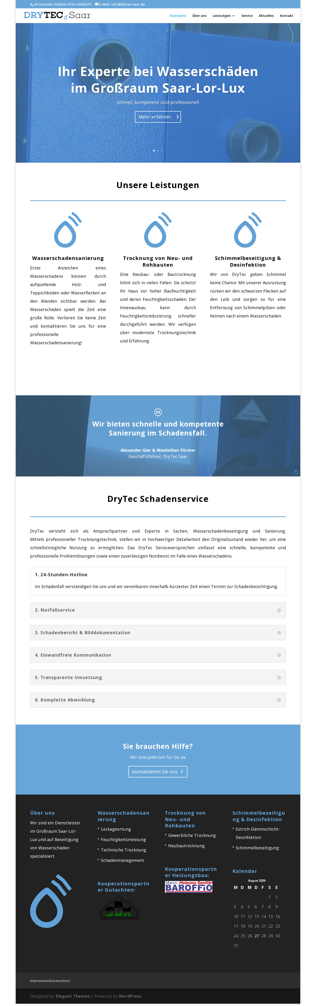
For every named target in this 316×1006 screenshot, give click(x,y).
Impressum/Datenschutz (50, 981)
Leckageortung (116, 829)
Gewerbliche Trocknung (192, 835)
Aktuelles (266, 16)
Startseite (178, 16)
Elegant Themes (73, 996)
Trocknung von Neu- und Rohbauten (158, 261)
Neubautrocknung (186, 845)
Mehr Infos (65, 372)
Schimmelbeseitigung (257, 848)
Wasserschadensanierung (68, 257)
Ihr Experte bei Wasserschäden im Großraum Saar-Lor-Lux (158, 79)
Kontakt (286, 16)
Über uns (199, 16)
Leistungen (222, 16)
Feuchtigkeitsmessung (123, 839)
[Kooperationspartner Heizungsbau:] (188, 891)
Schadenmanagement (122, 860)
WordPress (130, 996)
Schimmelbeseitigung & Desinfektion (248, 261)
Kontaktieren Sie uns (155, 771)
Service (247, 16)
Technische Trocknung (123, 850)
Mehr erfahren (155, 117)
